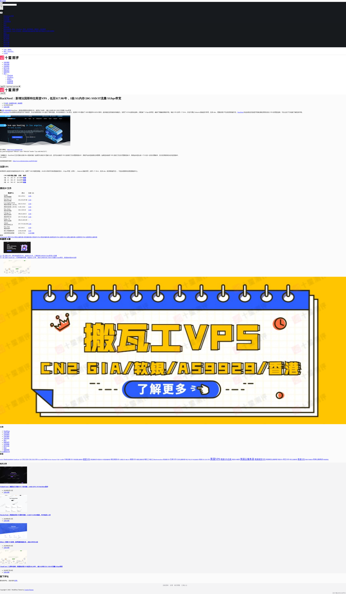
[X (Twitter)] (3, 239)
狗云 (187, 459)
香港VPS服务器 (309, 459)
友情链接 (10, 81)
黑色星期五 (326, 459)
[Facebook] (1, 239)
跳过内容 (3, 1)
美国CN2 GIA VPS (204, 459)
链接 (24, 178)
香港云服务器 (318, 459)
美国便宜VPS (260, 459)
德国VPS (133, 459)
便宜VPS (10, 237)
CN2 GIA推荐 (41, 459)
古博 (171, 585)
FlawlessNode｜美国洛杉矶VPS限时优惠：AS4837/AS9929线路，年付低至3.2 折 (25, 515)
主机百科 (10, 75)
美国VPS (215, 459)
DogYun (49, 459)
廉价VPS (127, 459)
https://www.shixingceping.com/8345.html (25, 161)
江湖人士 (184, 585)
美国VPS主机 (226, 459)
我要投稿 (10, 83)
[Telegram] (7, 239)
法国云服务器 (70, 237)
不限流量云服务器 (78, 459)
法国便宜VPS (80, 237)
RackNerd (6, 112)
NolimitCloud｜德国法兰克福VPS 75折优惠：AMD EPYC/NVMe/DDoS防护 (24, 486)
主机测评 (6, 62)
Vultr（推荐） (8, 49)
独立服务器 (196, 459)
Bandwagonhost (8, 459)
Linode (6, 53)
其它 (5, 74)
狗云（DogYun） (9, 51)
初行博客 (177, 585)
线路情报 (6, 72)
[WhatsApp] (9, 239)
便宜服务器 (27, 237)
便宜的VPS (35, 237)
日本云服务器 (181, 459)
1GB (29, 196)
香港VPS (301, 459)
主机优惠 (6, 64)
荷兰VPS (286, 459)
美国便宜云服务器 (272, 459)
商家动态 (6, 70)
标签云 (9, 79)
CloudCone (16, 459)
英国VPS (280, 459)
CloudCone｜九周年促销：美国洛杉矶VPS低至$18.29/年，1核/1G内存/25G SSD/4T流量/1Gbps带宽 (31, 566)
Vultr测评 (62, 459)
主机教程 (6, 66)
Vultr (58, 459)
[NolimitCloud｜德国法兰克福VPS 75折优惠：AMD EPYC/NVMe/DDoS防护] (13, 483)
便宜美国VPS (115, 459)
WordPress (10, 77)
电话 (5, 448)
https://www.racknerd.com (14, 149)
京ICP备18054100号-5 (339, 593)
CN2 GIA (25, 459)
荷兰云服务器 (293, 459)
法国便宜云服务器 (91, 237)
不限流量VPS (68, 459)
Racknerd (3, 237)
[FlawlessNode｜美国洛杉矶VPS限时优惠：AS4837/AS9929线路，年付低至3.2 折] (13, 511)
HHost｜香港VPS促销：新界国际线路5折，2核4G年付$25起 (19, 542)
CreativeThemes (29, 590)
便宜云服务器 (18, 237)
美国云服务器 (247, 459)
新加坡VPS (166, 459)
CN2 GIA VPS (33, 459)
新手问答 (6, 68)
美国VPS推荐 (236, 459)
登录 (15, 580)
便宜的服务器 (44, 237)
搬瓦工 (146, 459)
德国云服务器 (140, 459)
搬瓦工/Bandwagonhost (156, 459)
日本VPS (173, 459)
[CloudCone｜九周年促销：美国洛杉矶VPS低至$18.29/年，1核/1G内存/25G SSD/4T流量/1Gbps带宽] (13, 563)
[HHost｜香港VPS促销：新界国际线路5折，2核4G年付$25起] (13, 538)
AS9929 (1, 459)
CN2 (20, 459)
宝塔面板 (6, 444)
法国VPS (62, 237)
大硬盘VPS (122, 459)
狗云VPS (190, 459)
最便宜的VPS (54, 237)
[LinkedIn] (5, 239)
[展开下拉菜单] (8, 74)
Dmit (45, 459)
